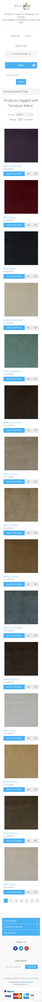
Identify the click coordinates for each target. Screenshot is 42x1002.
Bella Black (10, 268)
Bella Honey (10, 781)
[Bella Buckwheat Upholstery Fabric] (21, 300)
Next (32, 901)
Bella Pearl (10, 884)
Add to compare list (28, 173)
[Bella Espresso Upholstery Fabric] (21, 659)
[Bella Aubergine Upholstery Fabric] (21, 146)
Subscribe (31, 967)
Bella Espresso (12, 679)
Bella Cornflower (13, 627)
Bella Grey (9, 730)
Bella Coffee (11, 525)
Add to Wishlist (35, 173)
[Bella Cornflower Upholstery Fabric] (21, 607)
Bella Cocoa (10, 473)
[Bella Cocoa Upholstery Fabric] (21, 453)
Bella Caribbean (13, 371)
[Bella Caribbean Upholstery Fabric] (21, 351)
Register (15, 36)
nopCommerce (26, 982)
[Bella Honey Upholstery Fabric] (21, 761)
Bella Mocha (11, 833)
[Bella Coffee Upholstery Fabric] (21, 505)
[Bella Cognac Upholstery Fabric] (21, 556)
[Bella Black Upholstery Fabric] (21, 248)
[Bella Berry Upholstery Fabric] (21, 197)
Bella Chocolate (13, 422)
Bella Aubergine (12, 166)
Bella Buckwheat (13, 320)
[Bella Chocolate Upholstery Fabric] (21, 402)
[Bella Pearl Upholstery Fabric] (21, 864)
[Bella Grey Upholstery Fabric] (21, 710)
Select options (14, 174)
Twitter (21, 948)
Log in (28, 36)
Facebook (15, 948)
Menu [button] (21, 65)
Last (37, 901)
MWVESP (25, 984)
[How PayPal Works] (21, 1000)
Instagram (26, 948)
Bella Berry (10, 217)
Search (21, 82)
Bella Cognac (11, 576)
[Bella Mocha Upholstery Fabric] (21, 813)
